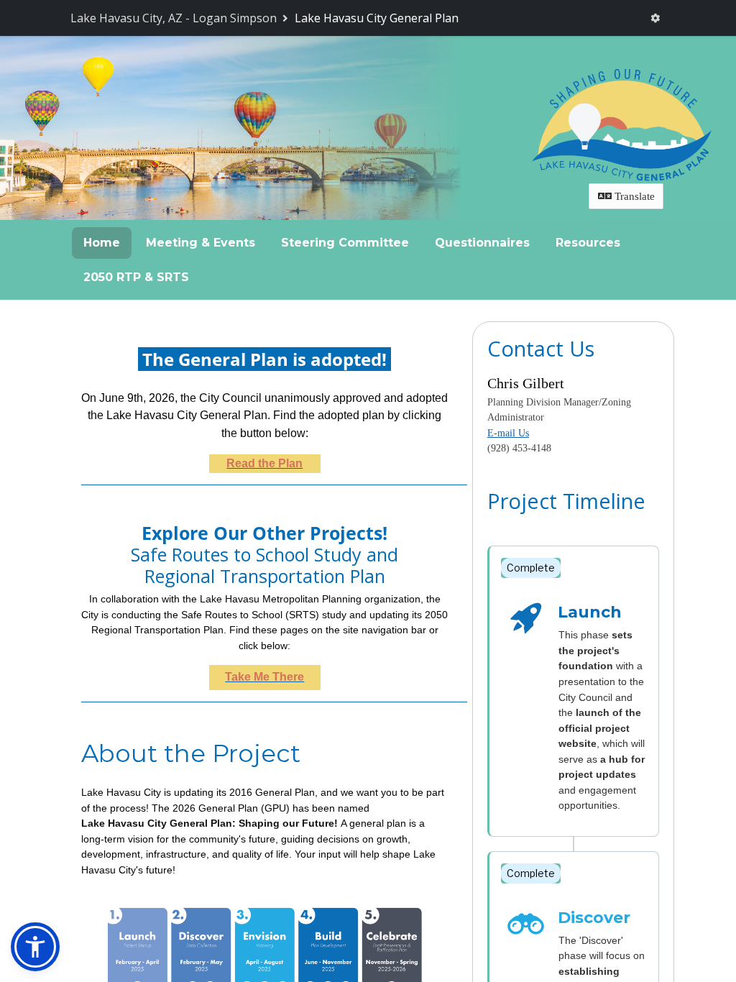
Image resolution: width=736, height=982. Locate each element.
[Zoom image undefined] (264, 975)
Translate (633, 196)
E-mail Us (508, 433)
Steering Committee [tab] (345, 242)
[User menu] (655, 18)
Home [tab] (101, 242)
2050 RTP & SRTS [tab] (136, 277)
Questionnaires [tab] (482, 242)
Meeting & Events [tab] (200, 242)
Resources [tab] (588, 242)
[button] (35, 947)
